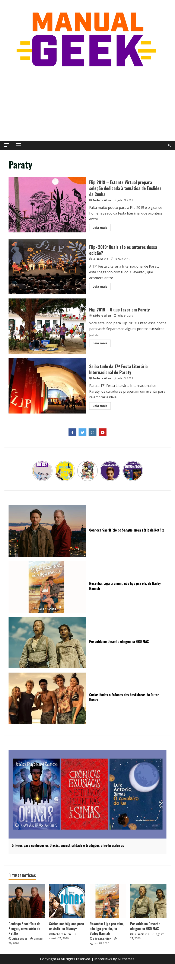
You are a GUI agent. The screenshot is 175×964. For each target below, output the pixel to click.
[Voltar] (34, 470)
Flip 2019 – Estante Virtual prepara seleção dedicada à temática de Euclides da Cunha (47, 204)
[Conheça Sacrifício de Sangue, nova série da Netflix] (27, 901)
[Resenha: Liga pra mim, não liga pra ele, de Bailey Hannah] (108, 901)
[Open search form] (169, 145)
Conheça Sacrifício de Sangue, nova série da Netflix (24, 928)
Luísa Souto (100, 259)
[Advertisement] (87, 104)
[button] (6, 145)
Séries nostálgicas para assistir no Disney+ (66, 926)
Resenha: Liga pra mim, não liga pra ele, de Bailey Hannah (107, 928)
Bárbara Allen (101, 200)
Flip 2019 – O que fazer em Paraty (47, 326)
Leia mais (102, 228)
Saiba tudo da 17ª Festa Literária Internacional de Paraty (47, 386)
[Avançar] (140, 470)
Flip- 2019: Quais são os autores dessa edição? (47, 266)
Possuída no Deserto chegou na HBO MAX (145, 926)
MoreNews (103, 959)
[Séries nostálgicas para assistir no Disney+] (67, 901)
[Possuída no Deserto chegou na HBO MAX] (148, 901)
